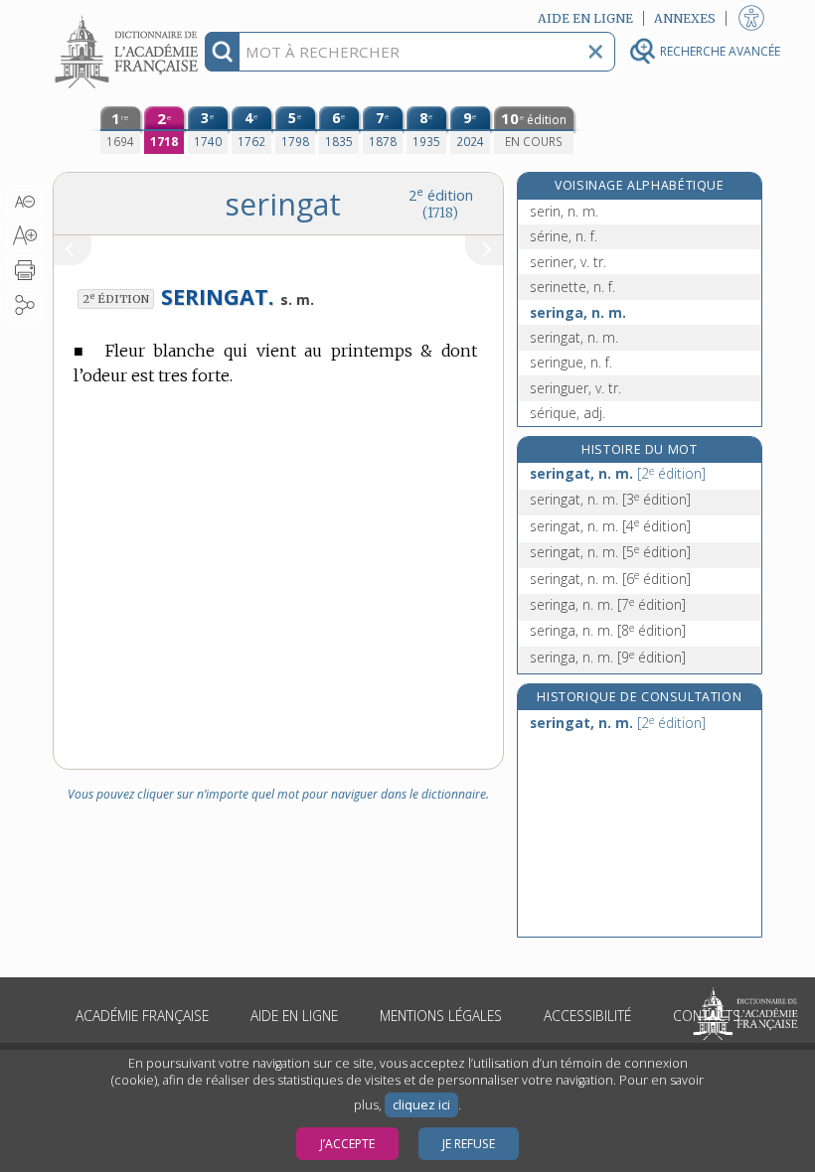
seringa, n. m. (578, 312)
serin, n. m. (564, 211)
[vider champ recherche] (595, 52)
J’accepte (347, 1143)
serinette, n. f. (572, 286)
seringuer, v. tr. (575, 387)
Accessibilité (587, 1015)
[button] (24, 202)
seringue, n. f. (571, 362)
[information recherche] (222, 52)
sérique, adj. (567, 412)
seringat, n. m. (574, 337)
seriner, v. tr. (568, 261)
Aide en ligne (294, 1015)
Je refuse (468, 1143)
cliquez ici (421, 1105)
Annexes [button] (685, 18)
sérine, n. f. (563, 235)
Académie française (142, 1015)
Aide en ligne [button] (585, 18)
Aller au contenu (129, 17)
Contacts (706, 1015)
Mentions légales (441, 1015)
